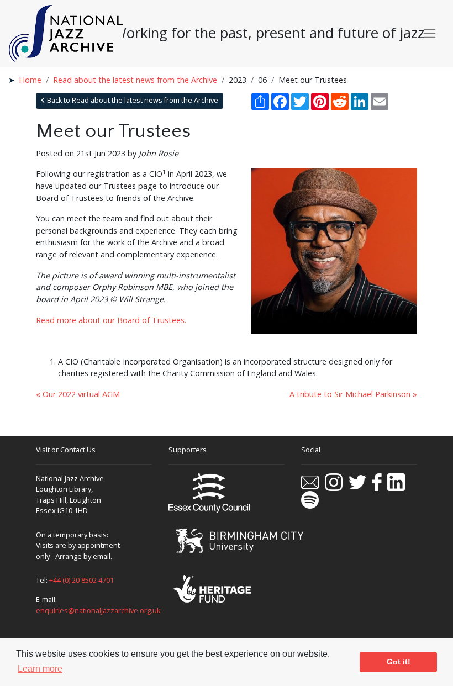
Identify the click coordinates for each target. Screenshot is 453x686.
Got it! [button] (398, 661)
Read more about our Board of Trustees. (111, 320)
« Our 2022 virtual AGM (78, 394)
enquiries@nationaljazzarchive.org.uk (98, 610)
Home (30, 80)
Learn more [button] (40, 668)
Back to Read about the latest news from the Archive (131, 100)
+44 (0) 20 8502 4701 (81, 580)
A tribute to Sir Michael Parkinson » (353, 394)
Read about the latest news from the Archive (135, 80)
